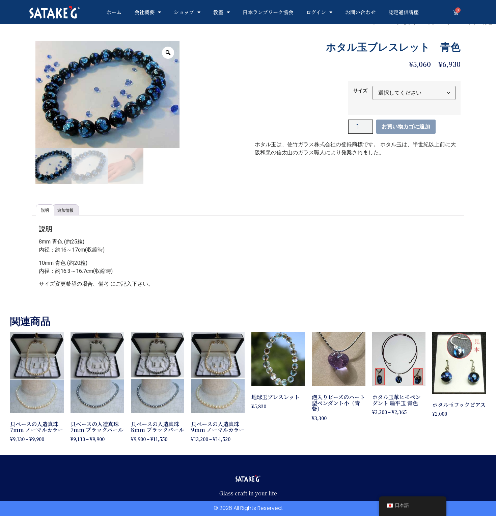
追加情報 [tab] (65, 210)
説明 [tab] (45, 210)
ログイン (316, 12)
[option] (107, 94)
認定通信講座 (403, 12)
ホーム (113, 12)
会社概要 (144, 12)
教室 (218, 12)
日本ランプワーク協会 (268, 12)
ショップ (184, 12)
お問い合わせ (360, 12)
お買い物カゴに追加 (406, 126)
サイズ (360, 91)
